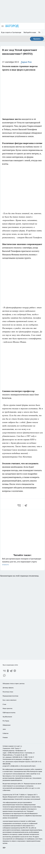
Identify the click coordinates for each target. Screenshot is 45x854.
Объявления (6, 725)
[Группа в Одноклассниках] (8, 671)
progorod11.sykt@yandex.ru (11, 766)
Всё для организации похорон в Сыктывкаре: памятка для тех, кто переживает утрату (21, 561)
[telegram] (26, 505)
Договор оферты (8, 687)
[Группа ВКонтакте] (4, 671)
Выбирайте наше (30, 32)
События (5, 733)
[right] (42, 33)
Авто (4, 729)
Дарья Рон (26, 62)
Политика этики (8, 692)
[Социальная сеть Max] (4, 675)
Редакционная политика (10, 696)
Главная (5, 737)
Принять (36, 39)
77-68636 (21, 794)
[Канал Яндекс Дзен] (14, 671)
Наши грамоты (7, 708)
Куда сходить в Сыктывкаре (11, 32)
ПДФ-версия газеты (9, 712)
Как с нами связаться (9, 700)
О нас (4, 704)
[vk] (19, 505)
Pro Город (6, 721)
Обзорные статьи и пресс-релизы (13, 683)
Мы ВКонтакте (7, 717)
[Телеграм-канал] (11, 671)
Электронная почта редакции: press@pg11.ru (17, 759)
